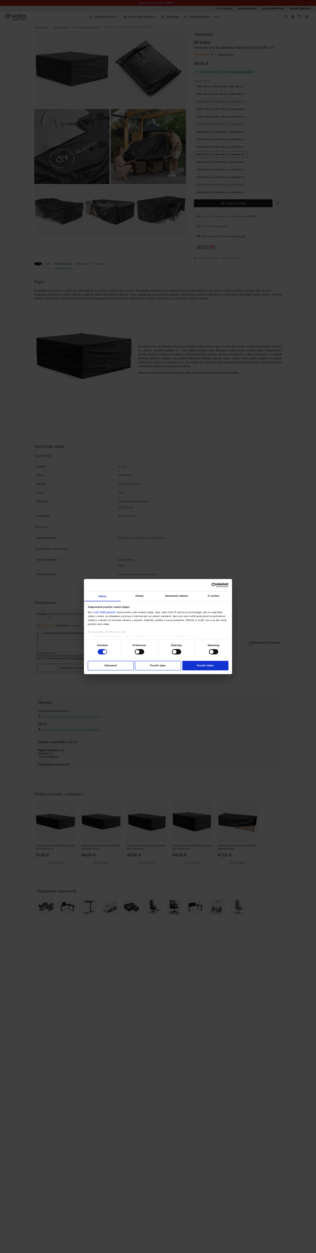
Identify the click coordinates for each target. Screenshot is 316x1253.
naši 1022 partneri (105, 612)
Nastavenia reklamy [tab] (176, 595)
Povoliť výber (158, 665)
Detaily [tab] (139, 595)
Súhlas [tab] (102, 596)
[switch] (139, 651)
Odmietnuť (110, 665)
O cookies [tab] (213, 595)
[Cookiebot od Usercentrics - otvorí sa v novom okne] (214, 585)
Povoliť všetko (205, 665)
